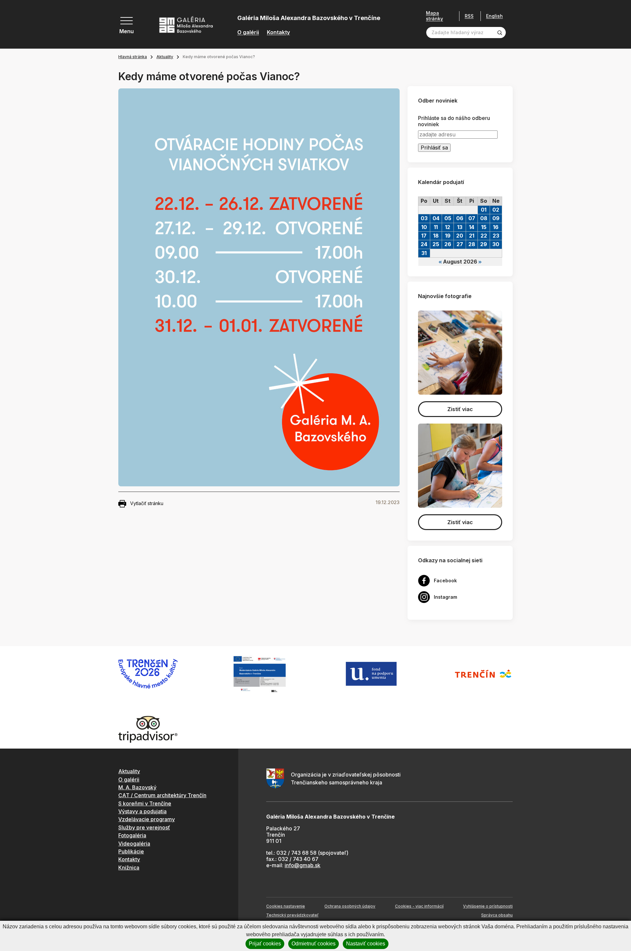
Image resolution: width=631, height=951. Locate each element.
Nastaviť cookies (365, 943)
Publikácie (131, 851)
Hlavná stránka (132, 56)
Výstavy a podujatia (142, 811)
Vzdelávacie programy (146, 819)
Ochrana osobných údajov (349, 906)
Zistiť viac (460, 409)
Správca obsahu (497, 915)
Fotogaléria (132, 835)
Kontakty (278, 32)
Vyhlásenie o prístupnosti (488, 906)
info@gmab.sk (302, 865)
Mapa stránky (434, 16)
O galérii (248, 32)
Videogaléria (134, 843)
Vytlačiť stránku (146, 503)
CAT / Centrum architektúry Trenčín (162, 795)
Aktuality (164, 56)
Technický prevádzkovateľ (292, 915)
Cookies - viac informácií (419, 906)
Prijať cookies (265, 943)
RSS (469, 16)
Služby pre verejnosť (144, 827)
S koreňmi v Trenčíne (144, 803)
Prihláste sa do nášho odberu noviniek (454, 121)
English (494, 16)
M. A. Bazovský (137, 787)
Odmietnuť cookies (314, 943)
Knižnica (128, 867)
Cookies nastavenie (285, 906)
